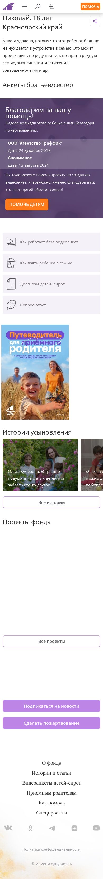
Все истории (51, 502)
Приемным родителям (52, 793)
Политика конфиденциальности (51, 849)
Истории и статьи (51, 773)
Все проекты (51, 641)
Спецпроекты (51, 813)
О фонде (51, 763)
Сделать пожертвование (52, 723)
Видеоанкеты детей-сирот (51, 783)
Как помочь (52, 803)
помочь (90, 6)
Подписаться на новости (51, 706)
